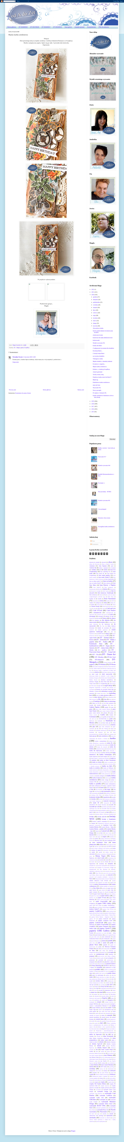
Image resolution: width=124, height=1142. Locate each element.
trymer (108, 1051)
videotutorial (111, 1068)
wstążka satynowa (105, 1085)
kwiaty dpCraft (102, 816)
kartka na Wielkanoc (108, 768)
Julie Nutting (104, 728)
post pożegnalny (110, 958)
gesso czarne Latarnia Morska (107, 711)
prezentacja (102, 963)
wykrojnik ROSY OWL (97, 1106)
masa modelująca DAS (110, 840)
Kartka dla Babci (97, 345)
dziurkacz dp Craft (105, 678)
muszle (92, 861)
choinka (108, 604)
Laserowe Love (107, 825)
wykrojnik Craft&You (106, 1095)
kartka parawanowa (106, 773)
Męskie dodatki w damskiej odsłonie (102, 361)
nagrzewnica (92, 863)
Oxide (90, 884)
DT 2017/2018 (34, 27)
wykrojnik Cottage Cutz (104, 1091)
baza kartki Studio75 (104, 577)
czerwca (95, 312)
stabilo (103, 1000)
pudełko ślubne (111, 973)
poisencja (111, 954)
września (95, 305)
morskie (101, 860)
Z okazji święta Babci (98, 353)
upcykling (111, 1066)
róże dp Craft (92, 984)
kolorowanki (96, 340)
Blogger (73, 1131)
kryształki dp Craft (94, 806)
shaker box (94, 992)
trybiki (102, 1051)
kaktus (112, 728)
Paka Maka (96, 888)
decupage (100, 616)
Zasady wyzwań (79, 27)
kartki (96, 787)
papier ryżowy (100, 899)
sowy (90, 1000)
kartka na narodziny (109, 762)
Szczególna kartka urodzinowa (106, 526)
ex (105, 693)
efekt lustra (93, 685)
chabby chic (113, 602)
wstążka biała (111, 1082)
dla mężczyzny (106, 624)
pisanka (108, 948)
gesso (90, 709)
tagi (112, 1034)
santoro (91, 986)
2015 (92, 411)
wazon (112, 1072)
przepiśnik (99, 967)
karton (102, 787)
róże (113, 982)
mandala (112, 836)
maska (101, 844)
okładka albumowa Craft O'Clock (98, 880)
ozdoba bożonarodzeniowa (101, 884)
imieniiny (107, 724)
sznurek (109, 1015)
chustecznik (105, 606)
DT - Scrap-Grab (110, 652)
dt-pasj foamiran (108, 662)
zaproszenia (109, 1115)
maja (94, 315)
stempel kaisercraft (104, 1004)
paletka (104, 888)
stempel (99, 1002)
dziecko (97, 672)
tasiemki (98, 1036)
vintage (91, 1070)
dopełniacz (91, 633)
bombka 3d (92, 598)
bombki (99, 598)
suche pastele (92, 1011)
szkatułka (108, 1013)
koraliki (114, 797)
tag (106, 1034)
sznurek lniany (100, 1019)
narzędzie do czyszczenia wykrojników (98, 865)
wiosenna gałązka (93, 1078)
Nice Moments (103, 869)
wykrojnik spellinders (101, 1107)
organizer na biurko (103, 882)
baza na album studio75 (95, 581)
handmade (100, 720)
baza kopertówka (110, 579)
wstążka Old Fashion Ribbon (97, 1084)
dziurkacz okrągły (93, 681)
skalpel (95, 994)
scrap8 (97, 988)
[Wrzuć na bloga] (32, 345)
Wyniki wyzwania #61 (104, 500)
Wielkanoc (113, 1074)
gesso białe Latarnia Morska (103, 709)
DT (108, 635)
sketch (101, 994)
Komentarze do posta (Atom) (23, 393)
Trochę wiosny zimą (98, 374)
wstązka (96, 1082)
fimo (105, 699)
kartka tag (107, 777)
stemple (114, 1005)
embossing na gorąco (107, 691)
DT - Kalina (103, 642)
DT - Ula (95, 654)
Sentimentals (111, 988)
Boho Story (111, 596)
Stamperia (110, 1000)
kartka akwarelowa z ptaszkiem (97, 743)
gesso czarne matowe (94, 713)
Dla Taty (102, 626)
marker (91, 838)
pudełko (97, 969)
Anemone (92, 566)
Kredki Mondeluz (102, 804)
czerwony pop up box (102, 614)
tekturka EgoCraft (97, 1044)
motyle (107, 860)
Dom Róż (110, 631)
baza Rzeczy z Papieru (108, 585)
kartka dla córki (93, 745)
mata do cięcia (98, 846)
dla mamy (110, 622)
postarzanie (92, 960)
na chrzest (105, 861)
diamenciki (92, 618)
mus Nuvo (113, 860)
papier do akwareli (104, 892)
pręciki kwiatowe (111, 963)
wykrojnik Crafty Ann (96, 1097)
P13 (90, 888)
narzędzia (110, 863)
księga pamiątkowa (102, 810)
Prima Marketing (96, 965)
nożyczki (110, 875)
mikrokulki (92, 854)
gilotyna (105, 713)
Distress (104, 618)
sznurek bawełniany (94, 1017)
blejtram (105, 589)
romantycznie (110, 981)
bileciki (99, 589)
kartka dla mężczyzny (95, 750)
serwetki (101, 990)
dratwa (107, 633)
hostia (101, 724)
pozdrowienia (110, 960)
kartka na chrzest (97, 762)
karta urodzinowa (103, 736)
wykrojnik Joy (104, 1099)
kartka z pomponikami (100, 741)
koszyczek (106, 803)
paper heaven (92, 890)
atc (100, 569)
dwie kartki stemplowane (98, 666)
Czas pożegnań (102, 509)
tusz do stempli (108, 1059)
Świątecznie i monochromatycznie (104, 1030)
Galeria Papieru (94, 707)
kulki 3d (91, 812)
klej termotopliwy (106, 791)
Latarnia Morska (93, 827)
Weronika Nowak (17, 357)
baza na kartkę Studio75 (95, 583)
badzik (105, 569)
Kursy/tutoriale (91, 27)
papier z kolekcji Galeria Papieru (102, 907)
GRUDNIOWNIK (102, 718)
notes (90, 873)
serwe (95, 990)
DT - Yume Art (109, 654)
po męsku (111, 952)
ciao (90, 608)
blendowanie (113, 589)
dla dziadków (95, 620)
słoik (112, 996)
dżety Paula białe (105, 681)
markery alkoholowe (105, 838)
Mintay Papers (100, 856)
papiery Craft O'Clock (108, 909)
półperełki (99, 962)
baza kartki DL (100, 573)
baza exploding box (105, 571)
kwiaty (91, 816)
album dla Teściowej (94, 564)
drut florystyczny (100, 635)
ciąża (94, 608)
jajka (93, 726)
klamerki (114, 787)
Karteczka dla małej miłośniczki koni (102, 337)
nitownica (107, 871)
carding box (98, 602)
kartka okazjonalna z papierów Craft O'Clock (99, 771)
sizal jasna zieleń (110, 992)
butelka (108, 600)
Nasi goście (68, 27)
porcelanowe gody (99, 958)
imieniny (113, 724)
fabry (98, 695)
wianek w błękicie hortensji (101, 1074)
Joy (97, 728)
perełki (110, 941)
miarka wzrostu (109, 852)
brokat (101, 600)
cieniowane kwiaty (98, 335)
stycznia (95, 326)
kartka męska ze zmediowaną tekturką (100, 758)
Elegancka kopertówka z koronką (97, 687)
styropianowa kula (109, 1009)
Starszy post (81, 390)
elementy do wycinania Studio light (105, 689)
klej (92, 789)
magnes (104, 836)
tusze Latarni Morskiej (107, 1065)
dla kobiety (102, 622)
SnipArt (104, 998)
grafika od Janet (107, 717)
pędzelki (105, 944)
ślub (101, 1023)
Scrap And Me (105, 986)
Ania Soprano (103, 566)
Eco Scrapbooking (102, 683)
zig (113, 1117)
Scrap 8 (96, 986)
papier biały (110, 890)
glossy (111, 713)
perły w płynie (102, 942)
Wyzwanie (103, 1112)
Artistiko (93, 569)
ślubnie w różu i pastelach (104, 1027)
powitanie (101, 960)
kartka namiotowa (93, 770)
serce (90, 990)
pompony (91, 956)
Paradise (91, 933)
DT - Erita (99, 639)
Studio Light (92, 1009)
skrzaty (106, 994)
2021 (92, 292)
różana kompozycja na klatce (96, 982)
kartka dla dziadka (103, 745)
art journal (113, 568)
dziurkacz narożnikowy (107, 679)
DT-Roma (112, 664)
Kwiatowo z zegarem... (99, 364)
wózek (90, 1082)
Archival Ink (92, 568)
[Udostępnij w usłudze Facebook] (36, 345)
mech (114, 846)
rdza (108, 979)
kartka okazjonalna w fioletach (107, 770)
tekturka (101, 1042)
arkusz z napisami (103, 568)
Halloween (91, 720)
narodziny (101, 863)
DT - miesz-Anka (103, 648)
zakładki (111, 1113)
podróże (91, 954)
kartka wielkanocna (96, 785)
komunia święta (94, 797)
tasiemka (91, 1036)
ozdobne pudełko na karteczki (106, 886)
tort (97, 1051)
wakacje (105, 1070)
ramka (91, 977)
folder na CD (95, 703)
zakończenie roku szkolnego (96, 1115)
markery (97, 838)
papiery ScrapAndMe (102, 924)
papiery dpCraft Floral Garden (96, 913)
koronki (101, 799)
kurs (108, 812)
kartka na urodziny (94, 768)
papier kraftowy (105, 895)
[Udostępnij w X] (34, 345)
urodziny (92, 1069)
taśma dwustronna (108, 1036)
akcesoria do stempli (94, 562)
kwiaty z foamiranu (109, 819)
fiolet (110, 699)
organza (112, 882)
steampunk (91, 1002)
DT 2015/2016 (57, 27)
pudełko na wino (104, 971)
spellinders (96, 1000)
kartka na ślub (107, 766)
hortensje (96, 724)
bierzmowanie (92, 589)
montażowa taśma (93, 860)
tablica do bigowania (95, 1034)
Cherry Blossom (100, 604)
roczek (91, 981)
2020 (92, 294)
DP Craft (101, 633)
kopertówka (106, 797)
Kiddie (108, 787)
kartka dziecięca (106, 752)
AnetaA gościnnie (97, 372)
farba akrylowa (105, 695)
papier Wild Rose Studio (95, 905)
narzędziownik (92, 869)
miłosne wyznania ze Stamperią (104, 854)
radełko (107, 975)
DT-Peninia (102, 664)
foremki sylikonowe (102, 705)
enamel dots (100, 693)
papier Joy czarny (95, 895)
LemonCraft (105, 831)
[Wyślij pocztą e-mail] (31, 345)
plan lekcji (102, 950)
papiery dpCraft (110, 911)
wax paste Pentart (104, 1072)
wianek (91, 1074)
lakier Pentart (112, 821)
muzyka (99, 861)
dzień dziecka (112, 672)
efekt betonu (113, 683)
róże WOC (110, 984)
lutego (95, 323)
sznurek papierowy (111, 1019)
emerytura (91, 693)
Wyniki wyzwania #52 (99, 343)
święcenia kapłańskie (109, 1032)
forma (112, 705)
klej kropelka (99, 789)
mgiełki (100, 852)
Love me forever (100, 834)
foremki (91, 705)
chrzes (114, 604)
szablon (97, 1013)
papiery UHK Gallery (99, 930)
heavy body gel (106, 722)
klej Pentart (97, 791)
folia (103, 703)
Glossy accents (93, 714)
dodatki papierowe (103, 629)
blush (101, 594)
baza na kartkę (107, 581)
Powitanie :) (101, 483)
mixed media (101, 858)
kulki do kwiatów (100, 812)
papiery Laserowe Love (105, 920)
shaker (114, 990)
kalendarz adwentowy (101, 730)
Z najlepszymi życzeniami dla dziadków (103, 348)
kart (108, 732)
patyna (98, 940)
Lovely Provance (110, 834)
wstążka (102, 1082)
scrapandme (103, 988)
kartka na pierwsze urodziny (95, 764)
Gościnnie (92, 717)
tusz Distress (108, 1055)
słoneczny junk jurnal (94, 998)
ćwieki (111, 614)
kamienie (100, 732)
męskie (93, 852)
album (110, 562)
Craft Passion (111, 610)
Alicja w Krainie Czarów (108, 564)
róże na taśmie (101, 984)
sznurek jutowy (105, 1017)
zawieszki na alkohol (105, 1117)
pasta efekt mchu (95, 936)
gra (100, 717)
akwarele (104, 562)
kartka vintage (104, 780)
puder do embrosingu (97, 975)
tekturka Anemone (111, 1042)
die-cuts (98, 618)
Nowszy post (12, 390)
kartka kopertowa (93, 756)
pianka (99, 946)
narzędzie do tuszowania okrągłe (105, 867)
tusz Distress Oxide (94, 1057)
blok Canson (106, 591)
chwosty (112, 606)
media (114, 848)
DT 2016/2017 (46, 27)
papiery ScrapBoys (24, 347)
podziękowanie (100, 954)
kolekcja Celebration (111, 793)
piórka (102, 948)
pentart (103, 940)
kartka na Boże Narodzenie (108, 760)
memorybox (106, 850)
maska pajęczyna (110, 844)
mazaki (105, 846)
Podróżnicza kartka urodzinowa (101, 382)
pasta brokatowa (99, 935)
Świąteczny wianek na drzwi (95, 1032)
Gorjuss (111, 714)
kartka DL (110, 743)
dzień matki (95, 674)
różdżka (107, 982)
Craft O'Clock (97, 610)
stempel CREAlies (93, 1004)
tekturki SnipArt (102, 1047)
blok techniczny (93, 594)
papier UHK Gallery (104, 903)
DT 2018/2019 (23, 27)
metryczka (113, 850)
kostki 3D (96, 803)
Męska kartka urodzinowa (100, 366)
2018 (92, 404)
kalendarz (91, 730)
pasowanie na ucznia (101, 933)
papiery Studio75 (105, 928)
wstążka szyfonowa (105, 1087)
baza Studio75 (97, 587)
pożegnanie (92, 962)
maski (90, 846)
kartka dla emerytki (102, 747)
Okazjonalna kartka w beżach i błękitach (104, 878)
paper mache (102, 890)
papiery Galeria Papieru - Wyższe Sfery (106, 915)
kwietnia (95, 318)
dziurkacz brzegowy (94, 678)
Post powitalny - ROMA (104, 491)
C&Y (113, 600)
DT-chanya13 (99, 659)
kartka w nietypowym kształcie (106, 781)
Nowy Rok (98, 873)
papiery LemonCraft (96, 922)
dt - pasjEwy (102, 650)
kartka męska (112, 756)
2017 (92, 406)
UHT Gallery (104, 1066)
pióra (97, 948)
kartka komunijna (105, 754)
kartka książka (103, 756)
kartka (113, 738)
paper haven (111, 888)
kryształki (111, 804)
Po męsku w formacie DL (100, 393)
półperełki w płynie (109, 962)
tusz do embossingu (105, 1057)
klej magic (107, 789)
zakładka (104, 1113)
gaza (112, 707)
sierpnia (95, 307)
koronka (93, 799)
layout (97, 831)
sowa (112, 998)
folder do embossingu (110, 701)
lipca (94, 310)
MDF (110, 846)
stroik (104, 1007)
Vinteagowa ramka (98, 358)
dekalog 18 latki (109, 616)
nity (113, 871)
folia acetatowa (110, 703)
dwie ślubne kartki (95, 668)
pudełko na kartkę (93, 971)
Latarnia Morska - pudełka (96, 829)
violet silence (98, 1070)
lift (97, 833)
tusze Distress (94, 1065)
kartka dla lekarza (100, 748)
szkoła (102, 1015)
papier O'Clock (102, 897)
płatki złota (104, 952)
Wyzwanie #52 (97, 387)
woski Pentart (110, 1080)
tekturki (99, 1045)
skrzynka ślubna (105, 996)
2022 (92, 289)
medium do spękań (96, 850)
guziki (111, 718)
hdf (99, 722)
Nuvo (90, 878)
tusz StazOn (103, 1061)
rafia (113, 975)
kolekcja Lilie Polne (96, 795)
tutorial (91, 1066)
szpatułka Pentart (105, 1021)
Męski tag (95, 379)
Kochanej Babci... (97, 351)
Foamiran (97, 701)
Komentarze (95, 544)
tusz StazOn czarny (100, 1063)
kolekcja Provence (109, 795)
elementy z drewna (94, 691)
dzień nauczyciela (107, 674)
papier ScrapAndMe (102, 901)
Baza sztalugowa (109, 587)
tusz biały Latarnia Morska (95, 1055)
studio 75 (110, 1007)
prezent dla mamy (93, 963)
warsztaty (94, 1072)
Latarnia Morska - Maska (107, 827)
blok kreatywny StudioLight (105, 593)
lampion (93, 823)
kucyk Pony (111, 810)
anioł (112, 566)
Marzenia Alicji (98, 840)
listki (101, 833)
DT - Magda (17, 347)
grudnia (95, 297)
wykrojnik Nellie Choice (105, 1103)
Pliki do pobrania (104, 27)
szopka (98, 1021)
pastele (114, 938)
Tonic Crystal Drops (107, 1049)
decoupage (92, 616)
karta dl (102, 734)
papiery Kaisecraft (103, 918)
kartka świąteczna (97, 777)
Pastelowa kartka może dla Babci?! (102, 377)
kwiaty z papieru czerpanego (100, 821)
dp (97, 633)
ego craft (100, 685)
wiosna (101, 1078)
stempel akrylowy (109, 1002)
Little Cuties (108, 833)
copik (103, 608)
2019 (92, 401)
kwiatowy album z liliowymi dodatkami (104, 814)
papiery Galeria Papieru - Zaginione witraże (102, 917)
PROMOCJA (106, 965)
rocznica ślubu (99, 981)
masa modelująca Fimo (99, 842)
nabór (112, 861)
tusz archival (111, 1053)
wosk (106, 1078)
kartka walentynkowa (110, 783)
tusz (105, 1053)
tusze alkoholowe (111, 1063)
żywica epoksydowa (100, 1121)
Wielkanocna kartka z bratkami (99, 1076)
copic (98, 608)
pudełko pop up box (100, 973)
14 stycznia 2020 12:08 (29, 357)
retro (112, 979)
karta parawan (110, 734)
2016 (92, 409)
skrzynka (97, 996)
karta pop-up (92, 736)
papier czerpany (93, 892)
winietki (112, 1076)
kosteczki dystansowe (110, 801)
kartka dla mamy (110, 748)
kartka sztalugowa (100, 775)
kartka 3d (111, 741)
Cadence (91, 602)
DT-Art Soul (111, 657)
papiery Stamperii (103, 926)
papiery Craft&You (95, 911)
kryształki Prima (106, 808)
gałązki (106, 707)
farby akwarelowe (110, 697)
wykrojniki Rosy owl (102, 1109)
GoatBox (102, 714)
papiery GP (92, 918)
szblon (102, 1013)
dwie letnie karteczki (111, 666)
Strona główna (11, 27)
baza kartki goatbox (104, 575)
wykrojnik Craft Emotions (95, 1093)
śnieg (102, 1028)
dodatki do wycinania (103, 628)
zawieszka (92, 1117)
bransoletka (95, 600)
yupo (98, 1113)
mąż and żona (96, 385)
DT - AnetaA (104, 637)
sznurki (92, 1021)
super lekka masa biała (104, 1011)
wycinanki (98, 1089)
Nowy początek (97, 390)
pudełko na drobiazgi (109, 969)
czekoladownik (97, 612)
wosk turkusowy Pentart (99, 1080)
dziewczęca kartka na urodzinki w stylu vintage (101, 676)
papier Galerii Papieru (99, 894)
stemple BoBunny (96, 1007)
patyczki (93, 940)
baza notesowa (107, 583)
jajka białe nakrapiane (104, 726)
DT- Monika (99, 657)
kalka (109, 730)
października (96, 302)
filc (99, 699)
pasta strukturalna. (105, 938)
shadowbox (107, 990)
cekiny (105, 602)
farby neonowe (92, 699)
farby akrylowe (98, 697)
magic (99, 836)
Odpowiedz (15, 362)
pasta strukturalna (106, 936)
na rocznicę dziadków (98, 356)
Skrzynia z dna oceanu (104, 518)
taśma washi (104, 1040)
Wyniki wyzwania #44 (104, 465)
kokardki (101, 793)
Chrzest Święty (95, 606)
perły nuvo (92, 942)
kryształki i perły (105, 806)
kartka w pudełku (95, 784)
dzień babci (104, 672)
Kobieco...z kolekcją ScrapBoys (101, 369)
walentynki (113, 1070)
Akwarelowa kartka (98, 328)
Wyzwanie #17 (102, 456)
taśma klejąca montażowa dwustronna (99, 1038)
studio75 (100, 1009)
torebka (91, 1051)
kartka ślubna (111, 776)
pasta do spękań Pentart (110, 935)
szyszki (96, 1023)
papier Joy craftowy (111, 894)
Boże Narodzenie (110, 599)
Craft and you (111, 608)
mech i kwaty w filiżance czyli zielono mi (101, 848)
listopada (95, 299)
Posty (93, 541)
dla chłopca (112, 618)
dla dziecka (106, 620)
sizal (101, 992)
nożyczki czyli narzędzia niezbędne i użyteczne (101, 877)
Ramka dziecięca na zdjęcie (102, 977)
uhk (97, 1066)
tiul (97, 1049)
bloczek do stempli (95, 591)
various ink (102, 1068)
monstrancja (111, 858)
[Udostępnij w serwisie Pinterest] (37, 345)
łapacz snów (92, 836)
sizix (90, 994)
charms (92, 604)
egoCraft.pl (108, 685)
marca (95, 320)
